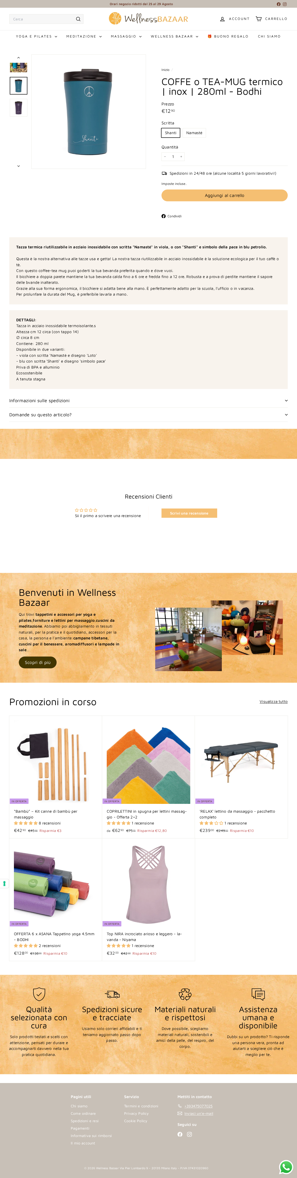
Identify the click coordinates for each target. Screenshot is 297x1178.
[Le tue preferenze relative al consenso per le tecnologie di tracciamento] (4, 883)
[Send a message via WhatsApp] (282, 1167)
